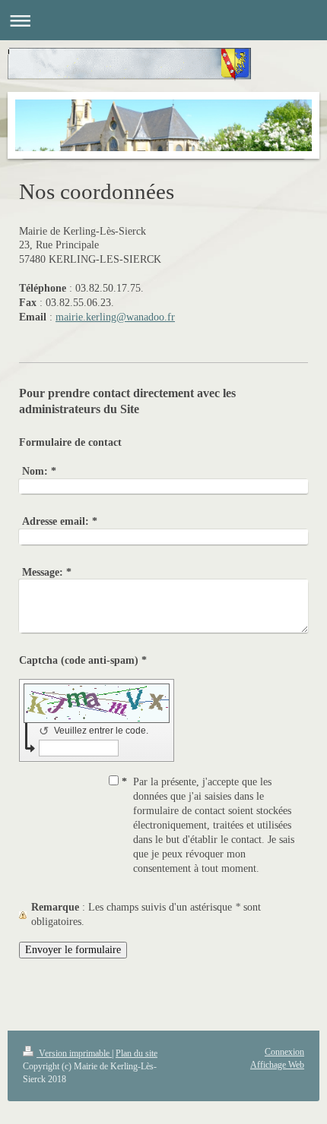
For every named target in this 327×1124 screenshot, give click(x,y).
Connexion (284, 1052)
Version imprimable (74, 1053)
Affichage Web (277, 1064)
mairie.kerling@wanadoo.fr (115, 317)
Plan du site (136, 1053)
